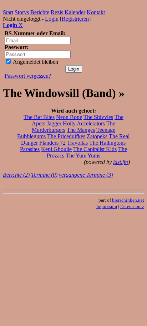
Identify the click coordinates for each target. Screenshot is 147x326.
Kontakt (96, 12)
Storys (22, 12)
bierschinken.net (128, 200)
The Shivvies (98, 117)
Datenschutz (132, 206)
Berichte (39, 12)
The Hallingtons (107, 143)
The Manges (81, 130)
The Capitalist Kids (95, 149)
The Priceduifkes (66, 136)
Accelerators (91, 123)
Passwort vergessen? (28, 76)
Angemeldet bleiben (35, 62)
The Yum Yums (83, 155)
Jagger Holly (61, 123)
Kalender (75, 12)
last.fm (120, 162)
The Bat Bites (39, 117)
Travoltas (77, 143)
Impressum (106, 206)
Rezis (57, 12)
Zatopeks (97, 136)
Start (8, 12)
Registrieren (75, 19)
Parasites (30, 149)
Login (52, 19)
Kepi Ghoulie (56, 149)
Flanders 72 (52, 143)
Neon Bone (69, 117)
